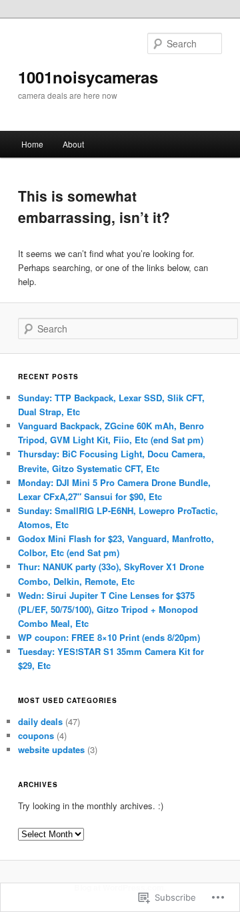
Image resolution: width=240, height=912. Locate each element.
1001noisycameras (88, 76)
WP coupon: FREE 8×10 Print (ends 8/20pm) (109, 637)
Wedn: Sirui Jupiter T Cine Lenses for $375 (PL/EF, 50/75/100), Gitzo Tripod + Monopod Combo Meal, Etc (108, 609)
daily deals (40, 721)
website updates (51, 749)
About (73, 144)
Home (32, 144)
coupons (36, 735)
